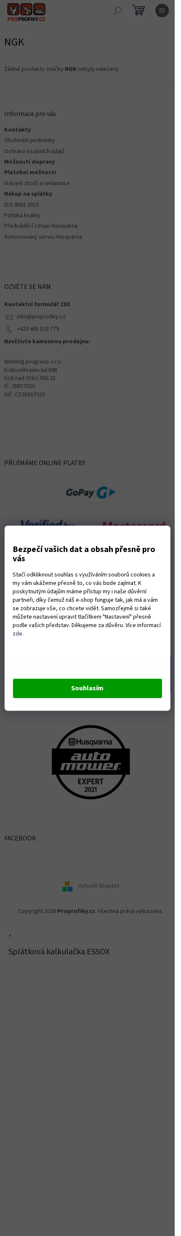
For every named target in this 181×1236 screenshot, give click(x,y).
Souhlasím (87, 688)
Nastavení (87, 664)
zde (17, 634)
